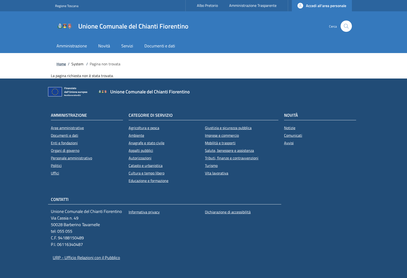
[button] (322, 5)
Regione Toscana (66, 5)
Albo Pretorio (207, 5)
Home (61, 64)
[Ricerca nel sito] (346, 26)
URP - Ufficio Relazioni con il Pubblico (86, 257)
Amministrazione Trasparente (253, 5)
